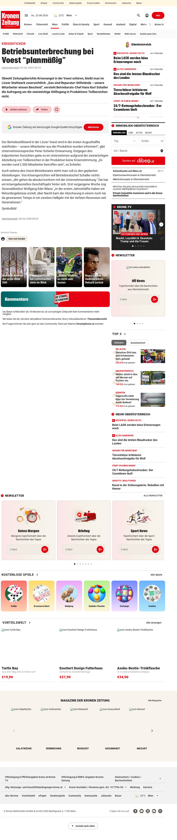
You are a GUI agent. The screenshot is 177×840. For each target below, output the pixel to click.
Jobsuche (126, 3)
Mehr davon (130, 34)
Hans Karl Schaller (16, 239)
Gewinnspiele (75, 3)
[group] (14, 267)
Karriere (147, 787)
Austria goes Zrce (148, 34)
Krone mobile (93, 3)
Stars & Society (81, 24)
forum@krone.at (85, 323)
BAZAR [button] (148, 133)
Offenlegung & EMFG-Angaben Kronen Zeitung (82, 779)
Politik (65, 24)
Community (58, 3)
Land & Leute (58, 34)
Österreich (42, 24)
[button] (150, 24)
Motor (144, 24)
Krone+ (28, 24)
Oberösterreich (10, 67)
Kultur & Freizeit (76, 34)
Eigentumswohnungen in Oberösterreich (138, 175)
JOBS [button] (130, 133)
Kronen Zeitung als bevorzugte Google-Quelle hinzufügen (56, 127)
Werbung (135, 787)
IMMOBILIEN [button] (119, 133)
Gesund (108, 24)
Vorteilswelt (29, 3)
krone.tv (159, 24)
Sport (96, 24)
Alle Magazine (154, 700)
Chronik (30, 34)
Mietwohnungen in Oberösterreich (138, 179)
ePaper (44, 3)
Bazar (139, 3)
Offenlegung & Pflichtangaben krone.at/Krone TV (30, 779)
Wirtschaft (18, 34)
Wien (55, 24)
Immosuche (110, 3)
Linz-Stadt (43, 34)
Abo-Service (11, 795)
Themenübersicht (97, 319)
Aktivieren (93, 127)
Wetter (117, 34)
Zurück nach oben (83, 826)
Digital (133, 24)
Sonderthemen (103, 34)
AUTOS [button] (139, 133)
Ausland (120, 24)
